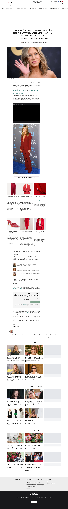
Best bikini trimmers (40, 480)
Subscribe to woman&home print (51, 481)
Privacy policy (48, 497)
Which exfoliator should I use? (54, 8)
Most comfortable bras (40, 485)
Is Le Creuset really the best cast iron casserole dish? (31, 484)
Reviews (51, 5)
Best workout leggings (40, 484)
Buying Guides (45, 5)
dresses (14, 326)
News (46, 42)
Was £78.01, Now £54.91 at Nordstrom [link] (40, 200)
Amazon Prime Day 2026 (10, 8)
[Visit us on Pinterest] (62, 1)
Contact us (34, 497)
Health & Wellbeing (28, 5)
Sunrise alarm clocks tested (31, 482)
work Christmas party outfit (18, 93)
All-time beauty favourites (31, 480)
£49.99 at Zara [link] (26, 200)
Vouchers (28, 488)
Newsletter (38, 82)
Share (15, 82)
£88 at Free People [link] (26, 235)
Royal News (39, 5)
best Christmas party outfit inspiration (19, 90)
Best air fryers (39, 482)
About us (19, 497)
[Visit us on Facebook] (58, 1)
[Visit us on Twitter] (60, 1)
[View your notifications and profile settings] (11, 2)
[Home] (10, 5)
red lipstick (27, 312)
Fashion (13, 5)
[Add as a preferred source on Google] (34, 502)
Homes (22, 5)
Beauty (17, 5)
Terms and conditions (41, 497)
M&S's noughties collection (43, 8)
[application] (26, 113)
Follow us (34, 82)
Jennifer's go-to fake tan (17, 288)
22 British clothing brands (31, 486)
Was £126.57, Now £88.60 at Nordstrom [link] (40, 235)
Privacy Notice (16, 305)
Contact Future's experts (26, 497)
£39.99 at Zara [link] (13, 200)
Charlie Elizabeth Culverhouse (29, 42)
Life (34, 5)
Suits (18, 326)
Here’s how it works (45, 44)
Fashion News (36, 28)
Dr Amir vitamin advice (32, 8)
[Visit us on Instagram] (61, 1)
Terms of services (24, 304)
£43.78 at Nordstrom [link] (13, 235)
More (56, 5)
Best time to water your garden (21, 8)
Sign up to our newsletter (51, 483)
